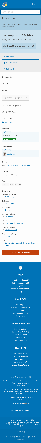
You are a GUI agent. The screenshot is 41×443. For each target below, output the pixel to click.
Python (7, 236)
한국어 (22, 426)
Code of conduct (19, 359)
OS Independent (11, 230)
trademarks (18, 391)
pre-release (17, 24)
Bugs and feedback (20, 329)
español (19, 420)
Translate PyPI (19, 334)
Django (7, 210)
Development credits (19, 340)
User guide (19, 286)
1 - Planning (9, 197)
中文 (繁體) (16, 424)
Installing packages (20, 280)
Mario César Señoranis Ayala (17, 165)
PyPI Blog (19, 304)
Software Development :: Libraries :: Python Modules (20, 244)
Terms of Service (20, 353)
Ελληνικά (29, 422)
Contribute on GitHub (19, 332)
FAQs (20, 291)
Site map (20, 400)
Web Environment (11, 203)
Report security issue (20, 356)
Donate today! (20, 385)
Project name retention (19, 288)
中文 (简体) (7, 424)
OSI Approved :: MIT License (15, 223)
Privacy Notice (19, 362)
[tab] (20, 56)
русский (24, 424)
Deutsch (36, 422)
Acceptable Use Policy (20, 365)
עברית (30, 424)
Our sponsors (20, 316)
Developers (9, 216)
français (26, 420)
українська (21, 422)
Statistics (20, 310)
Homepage (9, 122)
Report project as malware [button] (20, 252)
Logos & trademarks (20, 313)
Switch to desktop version (20, 410)
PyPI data (6, 132)
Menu (33, 4)
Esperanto (37, 424)
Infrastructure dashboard (19, 307)
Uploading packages (19, 283)
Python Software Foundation (26, 392)
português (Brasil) (11, 422)
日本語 (32, 420)
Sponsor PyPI (20, 337)
